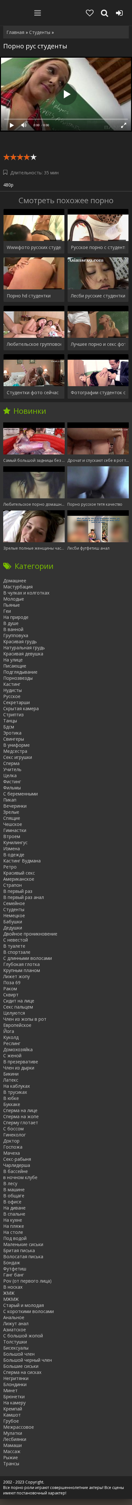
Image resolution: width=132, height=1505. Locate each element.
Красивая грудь (20, 641)
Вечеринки (15, 806)
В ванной (13, 629)
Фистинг (12, 781)
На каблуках (16, 1086)
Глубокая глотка (21, 964)
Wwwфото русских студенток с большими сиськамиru (34, 247)
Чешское (12, 824)
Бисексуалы (16, 1348)
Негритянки (16, 1378)
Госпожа (12, 1147)
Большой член (19, 1354)
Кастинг (12, 684)
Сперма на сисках (22, 1372)
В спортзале (16, 952)
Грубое (11, 1421)
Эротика (12, 733)
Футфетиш (14, 1269)
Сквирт (11, 995)
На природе (16, 617)
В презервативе (20, 1062)
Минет (10, 1390)
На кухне (12, 1220)
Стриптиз (13, 714)
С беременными (20, 794)
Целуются (14, 1013)
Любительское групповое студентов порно (34, 344)
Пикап (9, 800)
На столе (13, 1232)
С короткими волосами (28, 1311)
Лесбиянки (14, 1439)
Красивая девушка (23, 654)
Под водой (15, 1238)
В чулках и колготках (26, 593)
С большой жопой (23, 1336)
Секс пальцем (18, 1007)
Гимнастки (14, 830)
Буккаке (11, 1104)
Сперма (11, 763)
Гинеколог (14, 1135)
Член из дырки (18, 1068)
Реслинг (12, 1043)
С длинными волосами (27, 958)
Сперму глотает (20, 1122)
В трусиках (15, 1092)
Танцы (10, 721)
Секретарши (16, 702)
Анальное (13, 1317)
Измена (11, 848)
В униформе (16, 745)
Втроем (11, 836)
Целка (10, 775)
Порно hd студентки (29, 296)
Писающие (14, 666)
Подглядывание (20, 672)
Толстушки (15, 1342)
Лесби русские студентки (98, 296)
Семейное (14, 903)
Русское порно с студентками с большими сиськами (98, 247)
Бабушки (12, 922)
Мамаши (12, 1445)
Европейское (17, 1025)
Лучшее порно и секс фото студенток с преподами (98, 344)
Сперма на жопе (21, 1116)
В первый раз (17, 891)
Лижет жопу (16, 976)
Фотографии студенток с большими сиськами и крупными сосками (98, 392)
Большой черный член (27, 1360)
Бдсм (8, 727)
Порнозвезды (18, 678)
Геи (7, 611)
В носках (12, 1287)
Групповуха (15, 635)
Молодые (13, 599)
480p (8, 185)
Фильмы (12, 788)
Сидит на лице (18, 1001)
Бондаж (11, 1263)
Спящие (11, 818)
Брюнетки (14, 1396)
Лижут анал (16, 1323)
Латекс (10, 1080)
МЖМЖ (11, 1299)
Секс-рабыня (17, 1159)
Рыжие (10, 1457)
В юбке (11, 1098)
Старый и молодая (23, 1305)
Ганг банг (13, 1275)
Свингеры (13, 739)
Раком (10, 988)
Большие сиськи (20, 1366)
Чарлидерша (16, 1165)
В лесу (10, 1183)
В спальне (14, 1214)
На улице (13, 660)
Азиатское (14, 1329)
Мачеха (11, 1153)
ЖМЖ (8, 1293)
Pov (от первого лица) (27, 1281)
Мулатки (12, 1433)
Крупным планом (21, 970)
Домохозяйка (18, 1049)
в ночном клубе (20, 1177)
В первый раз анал (23, 897)
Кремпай (12, 1409)
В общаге (13, 1196)
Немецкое (14, 915)
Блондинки (15, 1384)
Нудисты (12, 690)
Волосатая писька (23, 1256)
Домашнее (14, 581)
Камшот (12, 1415)
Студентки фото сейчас (33, 392)
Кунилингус (15, 842)
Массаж (12, 1451)
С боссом (13, 1129)
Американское (18, 879)
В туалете (14, 946)
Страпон (12, 885)
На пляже (13, 1226)
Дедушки (12, 928)
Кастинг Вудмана (22, 861)
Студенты (13, 909)
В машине (14, 1189)
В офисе (12, 1202)
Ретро (10, 867)
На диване (14, 1208)
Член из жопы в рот (24, 1019)
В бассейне (15, 1171)
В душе (11, 623)
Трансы (11, 1463)
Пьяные (11, 605)
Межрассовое (18, 1427)
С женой (12, 1055)
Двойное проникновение (30, 934)
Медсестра (15, 751)
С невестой (15, 940)
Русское (12, 696)
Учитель (12, 769)
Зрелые (11, 812)
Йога (8, 1031)
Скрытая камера (21, 708)
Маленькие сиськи (23, 1244)
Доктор (11, 1141)
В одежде (13, 855)
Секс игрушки (17, 757)
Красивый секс (19, 873)
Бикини (11, 1074)
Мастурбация (18, 587)
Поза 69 (12, 982)
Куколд (11, 1037)
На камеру (14, 1403)
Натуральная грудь (24, 647)
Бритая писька (19, 1250)
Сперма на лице (20, 1110)
